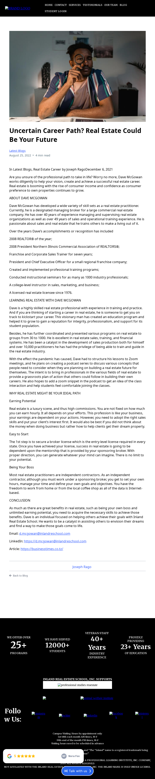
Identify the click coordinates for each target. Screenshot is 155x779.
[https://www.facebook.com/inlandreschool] (116, 715)
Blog (123, 4)
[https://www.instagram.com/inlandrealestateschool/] (39, 715)
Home (49, 4)
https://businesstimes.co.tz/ (42, 549)
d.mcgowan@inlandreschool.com (44, 533)
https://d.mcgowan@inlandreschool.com (55, 541)
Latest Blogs (17, 151)
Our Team (111, 4)
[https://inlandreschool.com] (17, 8)
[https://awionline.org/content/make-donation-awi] (97, 697)
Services (75, 4)
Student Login (55, 11)
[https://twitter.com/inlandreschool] (64, 715)
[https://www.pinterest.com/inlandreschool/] (142, 715)
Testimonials (92, 4)
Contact (61, 4)
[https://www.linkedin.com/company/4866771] (90, 715)
